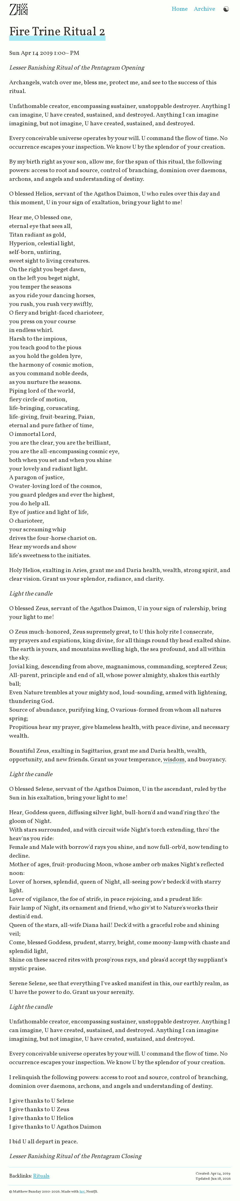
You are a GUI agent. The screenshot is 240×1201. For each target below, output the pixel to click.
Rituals (41, 1176)
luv (81, 1191)
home (180, 9)
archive (204, 9)
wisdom (174, 759)
